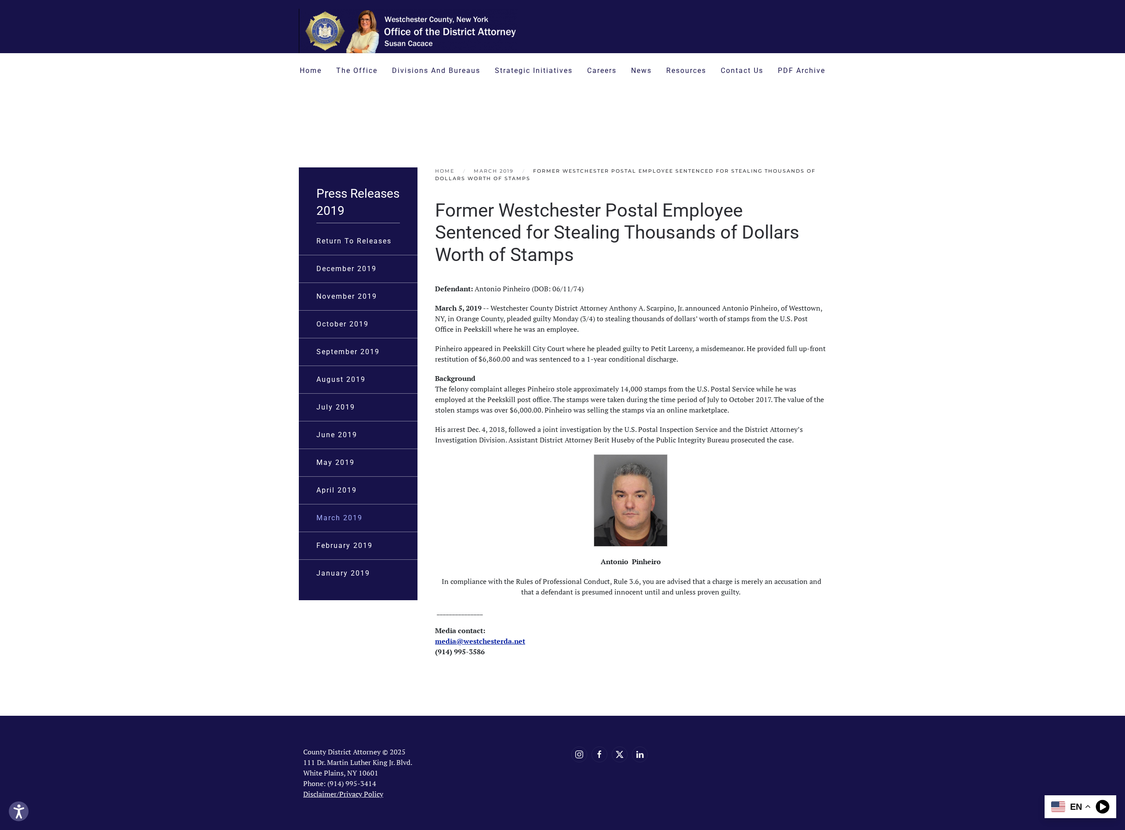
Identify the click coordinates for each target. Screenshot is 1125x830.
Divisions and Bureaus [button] (436, 70)
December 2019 (346, 269)
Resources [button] (686, 70)
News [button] (641, 70)
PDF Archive (801, 70)
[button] (695, 119)
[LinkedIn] (640, 754)
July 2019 (335, 407)
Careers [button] (602, 70)
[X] (620, 754)
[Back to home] (409, 31)
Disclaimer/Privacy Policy (343, 794)
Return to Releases (354, 241)
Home (311, 70)
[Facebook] (599, 754)
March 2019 (339, 518)
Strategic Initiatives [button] (534, 70)
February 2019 (344, 545)
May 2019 (335, 462)
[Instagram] (579, 754)
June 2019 (336, 435)
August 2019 (341, 379)
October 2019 (342, 324)
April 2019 (336, 490)
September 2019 (348, 352)
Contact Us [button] (742, 70)
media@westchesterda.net (480, 641)
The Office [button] (356, 70)
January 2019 (343, 573)
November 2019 (346, 296)
